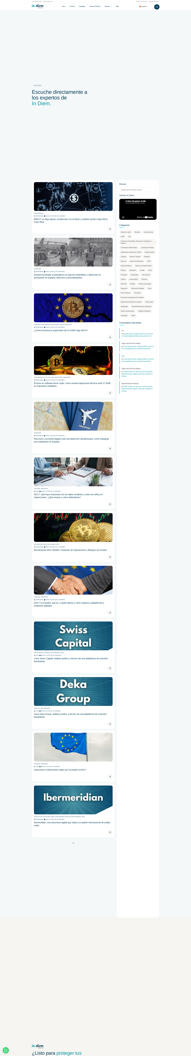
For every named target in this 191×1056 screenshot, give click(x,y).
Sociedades (124, 306)
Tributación (124, 315)
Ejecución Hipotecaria (136, 261)
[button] (6, 1050)
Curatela (123, 256)
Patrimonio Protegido (137, 288)
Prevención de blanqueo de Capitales (132, 297)
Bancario (137, 232)
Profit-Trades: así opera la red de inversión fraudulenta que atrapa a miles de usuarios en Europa (137, 374)
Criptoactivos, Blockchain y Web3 (131, 252)
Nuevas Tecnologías (145, 284)
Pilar (123, 356)
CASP (122, 236)
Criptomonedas (149, 252)
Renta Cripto (149, 302)
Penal (149, 288)
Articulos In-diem (126, 232)
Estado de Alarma (126, 266)
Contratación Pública (147, 247)
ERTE (149, 261)
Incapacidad (134, 275)
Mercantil (123, 284)
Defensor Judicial (135, 256)
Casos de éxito (148, 232)
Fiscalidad (124, 275)
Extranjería (133, 270)
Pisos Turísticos (125, 293)
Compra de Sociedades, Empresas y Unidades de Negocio (136, 242)
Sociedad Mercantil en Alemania (141, 306)
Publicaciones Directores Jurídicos (131, 302)
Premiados (137, 293)
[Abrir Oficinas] (111, 6)
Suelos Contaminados (127, 311)
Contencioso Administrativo (129, 247)
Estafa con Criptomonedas (143, 266)
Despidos (147, 256)
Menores (144, 279)
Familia (142, 270)
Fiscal (150, 270)
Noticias (132, 284)
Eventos (123, 270)
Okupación (124, 288)
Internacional (146, 275)
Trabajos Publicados (144, 311)
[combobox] (138, 189)
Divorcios (123, 261)
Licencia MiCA (133, 279)
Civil (129, 236)
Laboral (123, 279)
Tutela (133, 315)
